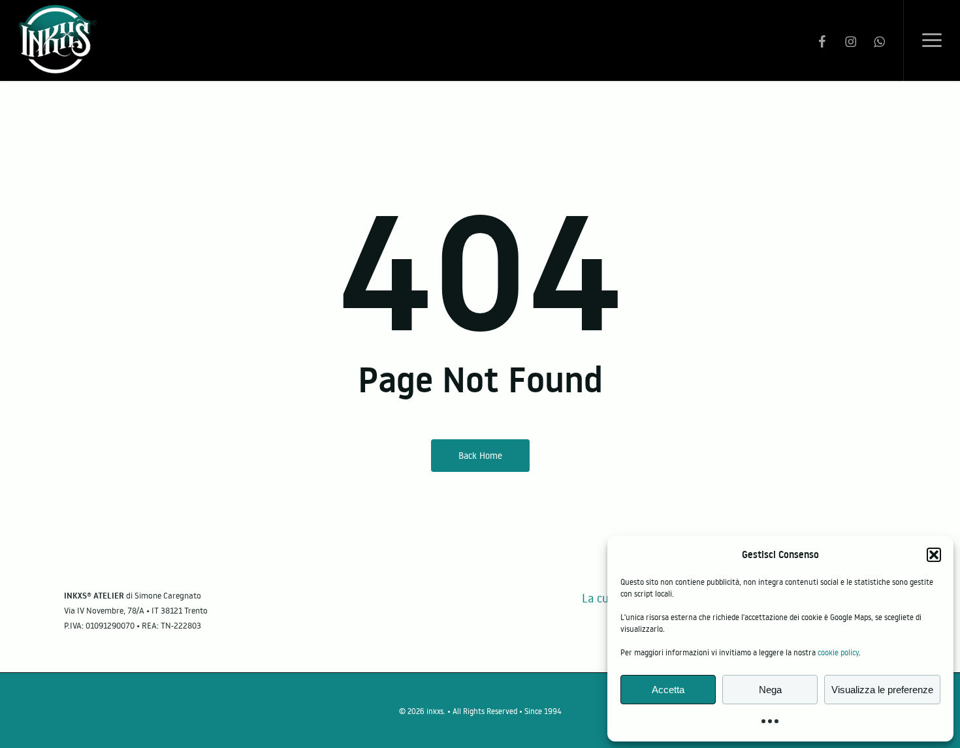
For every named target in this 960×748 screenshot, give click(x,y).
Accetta (668, 689)
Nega (770, 689)
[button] (933, 554)
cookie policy (838, 652)
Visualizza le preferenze (882, 689)
